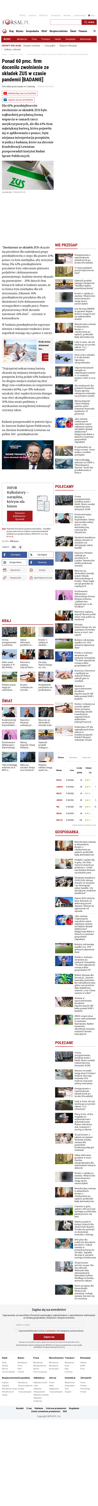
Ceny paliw (49, 45)
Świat (4, 1358)
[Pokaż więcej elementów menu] (94, 31)
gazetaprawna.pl (79, 15)
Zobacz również (46, 357)
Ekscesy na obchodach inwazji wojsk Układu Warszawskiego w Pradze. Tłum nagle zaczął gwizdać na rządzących (45, 722)
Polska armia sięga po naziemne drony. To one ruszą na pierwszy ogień (9, 687)
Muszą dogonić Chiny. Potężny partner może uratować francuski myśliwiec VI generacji (27, 745)
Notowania (85, 1358)
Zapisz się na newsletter (20, 99)
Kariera (36, 1369)
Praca (36, 1358)
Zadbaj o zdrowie (12, 49)
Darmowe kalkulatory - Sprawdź (20, 516)
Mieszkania (53, 1366)
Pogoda (68, 1392)
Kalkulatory (39, 1378)
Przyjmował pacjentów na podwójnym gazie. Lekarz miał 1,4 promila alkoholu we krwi (45, 687)
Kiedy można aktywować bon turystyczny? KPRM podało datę (45, 345)
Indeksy (83, 1363)
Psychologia (85, 1389)
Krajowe (5, 1383)
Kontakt (20, 1408)
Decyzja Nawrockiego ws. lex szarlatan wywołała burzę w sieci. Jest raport (45, 665)
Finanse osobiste (31, 45)
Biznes (7, 39)
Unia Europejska (8, 1372)
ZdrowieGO (85, 1378)
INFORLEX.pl (43, 15)
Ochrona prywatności (56, 1408)
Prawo (51, 1383)
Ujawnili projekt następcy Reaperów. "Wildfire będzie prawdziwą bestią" (44, 745)
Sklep (93, 15)
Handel (58, 39)
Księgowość (54, 1389)
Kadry (51, 1386)
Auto (67, 1389)
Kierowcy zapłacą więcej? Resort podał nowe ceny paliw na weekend (27, 665)
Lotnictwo (69, 1372)
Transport (69, 1358)
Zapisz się (49, 1337)
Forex (82, 1369)
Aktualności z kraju (9, 1389)
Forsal (4, 54)
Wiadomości (70, 1383)
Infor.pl (52, 1378)
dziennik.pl (32, 15)
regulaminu (50, 1331)
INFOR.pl (23, 15)
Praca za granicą (40, 1372)
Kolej (67, 1369)
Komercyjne (54, 1369)
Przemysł (45, 39)
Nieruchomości (56, 1358)
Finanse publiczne (25, 1386)
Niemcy (5, 1369)
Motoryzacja (85, 39)
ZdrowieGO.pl (55, 15)
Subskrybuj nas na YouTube (22, 93)
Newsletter (67, 15)
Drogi (67, 1366)
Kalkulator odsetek (41, 1395)
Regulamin (74, 1408)
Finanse (21, 1372)
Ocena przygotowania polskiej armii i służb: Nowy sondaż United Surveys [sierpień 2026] (9, 642)
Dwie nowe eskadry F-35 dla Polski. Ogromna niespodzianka (9, 665)
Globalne (5, 1386)
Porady (83, 1392)
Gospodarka (24, 1378)
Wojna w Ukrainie (68, 45)
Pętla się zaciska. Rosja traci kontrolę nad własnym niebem (27, 767)
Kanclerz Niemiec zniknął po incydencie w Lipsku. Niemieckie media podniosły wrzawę (27, 722)
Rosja (4, 1363)
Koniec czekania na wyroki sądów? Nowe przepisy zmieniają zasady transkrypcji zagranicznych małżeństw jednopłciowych (27, 687)
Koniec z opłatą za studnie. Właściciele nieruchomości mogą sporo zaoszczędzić (45, 642)
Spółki (82, 1366)
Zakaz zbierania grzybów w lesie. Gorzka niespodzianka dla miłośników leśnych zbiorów (27, 642)
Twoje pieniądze (24, 1392)
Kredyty (21, 1389)
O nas (29, 1408)
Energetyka (70, 39)
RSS (65, 1411)
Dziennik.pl (70, 1378)
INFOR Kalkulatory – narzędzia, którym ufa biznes (18, 497)
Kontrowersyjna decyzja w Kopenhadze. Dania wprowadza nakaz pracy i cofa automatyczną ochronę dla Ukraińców (9, 722)
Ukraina (5, 1366)
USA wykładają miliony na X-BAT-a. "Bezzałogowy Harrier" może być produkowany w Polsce (9, 767)
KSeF (20, 1369)
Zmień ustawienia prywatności (45, 1411)
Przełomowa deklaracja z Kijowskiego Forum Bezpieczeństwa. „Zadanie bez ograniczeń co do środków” (9, 745)
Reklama (39, 1408)
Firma (34, 39)
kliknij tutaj (61, 1347)
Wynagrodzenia (39, 1366)
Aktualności (22, 39)
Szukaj (91, 22)
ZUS (13, 547)
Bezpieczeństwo (10, 1378)
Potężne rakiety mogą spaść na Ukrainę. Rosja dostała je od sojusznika (45, 767)
